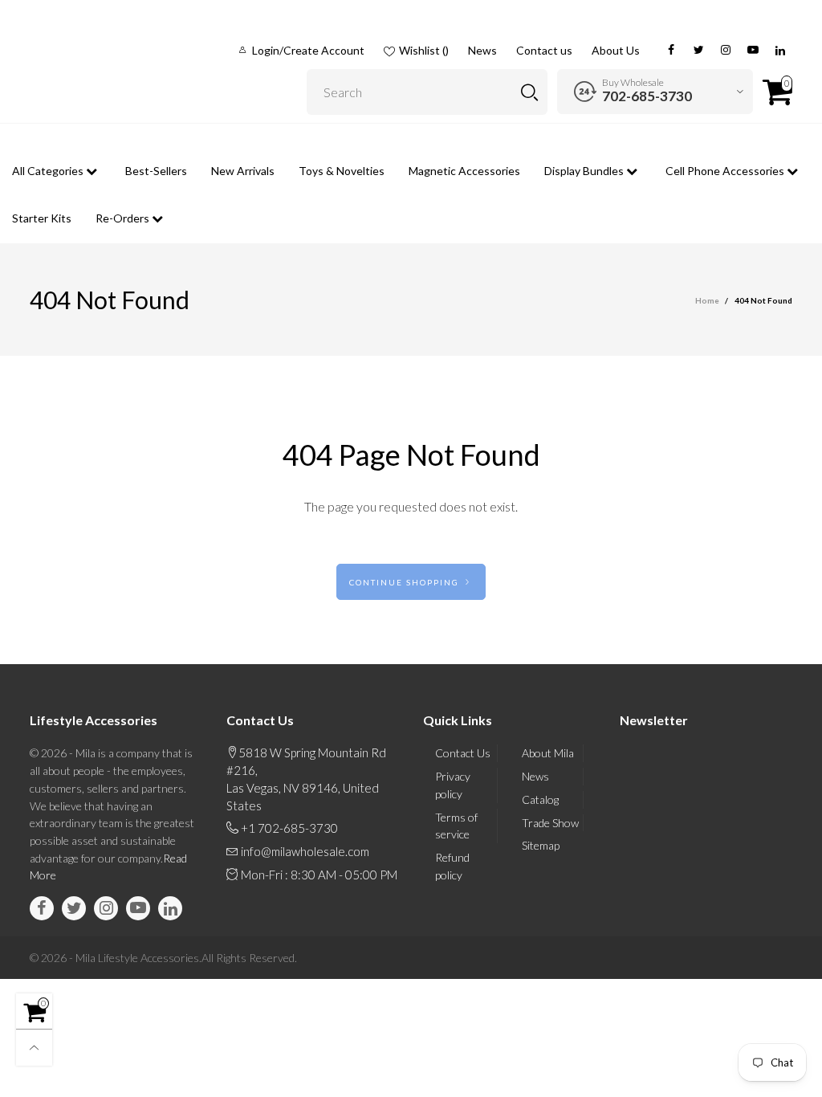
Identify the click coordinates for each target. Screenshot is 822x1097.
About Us (616, 50)
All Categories (49, 170)
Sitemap (541, 845)
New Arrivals (243, 170)
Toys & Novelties (342, 170)
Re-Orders (124, 218)
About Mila (548, 753)
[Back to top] (34, 1048)
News (482, 50)
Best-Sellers (156, 170)
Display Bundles (585, 170)
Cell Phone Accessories (726, 170)
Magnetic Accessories (464, 170)
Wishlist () (424, 50)
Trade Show (550, 823)
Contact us (544, 50)
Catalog (540, 799)
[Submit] (529, 92)
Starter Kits (41, 218)
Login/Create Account (308, 50)
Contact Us (462, 753)
